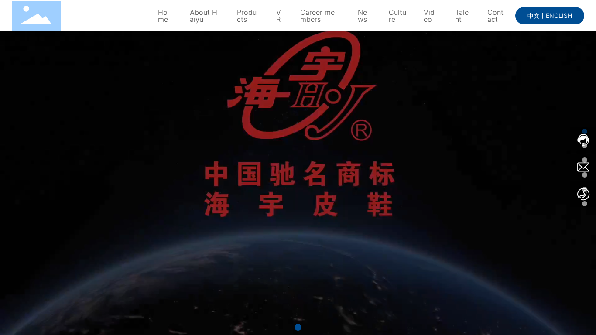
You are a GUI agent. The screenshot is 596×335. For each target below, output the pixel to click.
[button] (298, 327)
